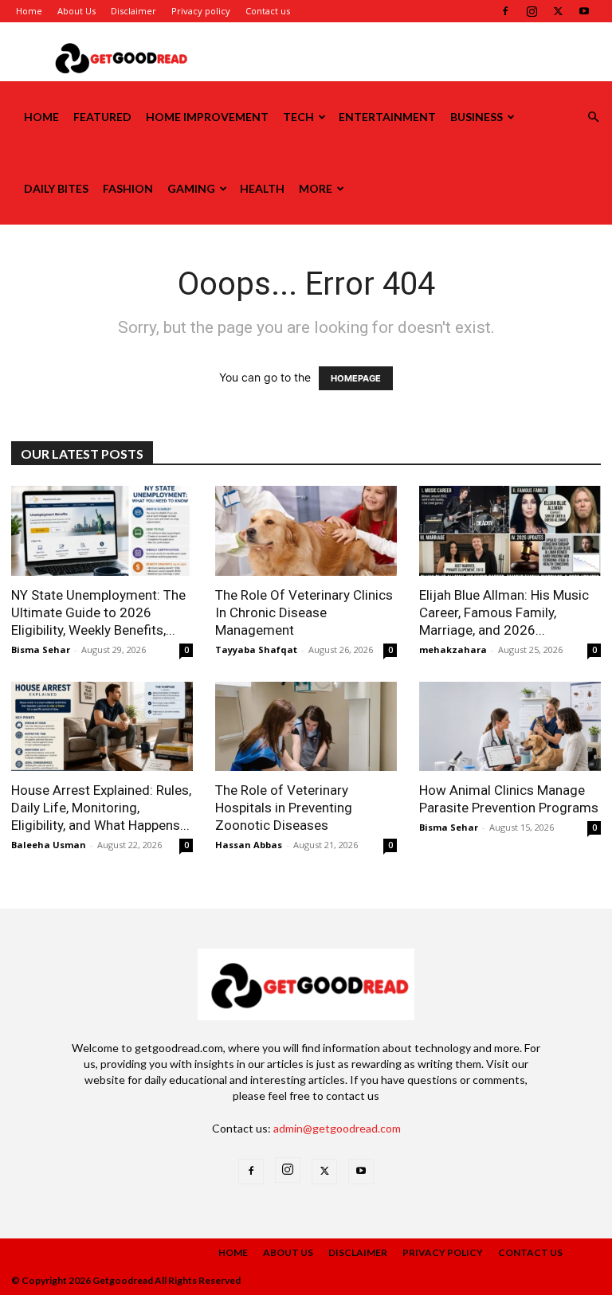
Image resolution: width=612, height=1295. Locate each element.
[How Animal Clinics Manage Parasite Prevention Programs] (510, 727)
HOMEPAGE (356, 378)
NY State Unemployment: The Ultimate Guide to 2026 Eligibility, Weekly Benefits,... (98, 612)
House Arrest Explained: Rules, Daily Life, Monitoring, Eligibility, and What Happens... (101, 807)
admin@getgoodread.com (337, 1128)
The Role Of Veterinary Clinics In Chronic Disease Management (304, 612)
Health (262, 188)
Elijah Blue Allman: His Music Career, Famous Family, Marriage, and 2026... (504, 612)
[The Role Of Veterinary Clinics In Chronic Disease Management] (306, 531)
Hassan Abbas (248, 845)
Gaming (191, 188)
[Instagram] (531, 11)
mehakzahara (453, 649)
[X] (558, 11)
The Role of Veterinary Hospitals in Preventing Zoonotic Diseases (283, 807)
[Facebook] (505, 11)
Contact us (267, 11)
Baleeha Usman (48, 845)
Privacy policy (200, 11)
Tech (298, 116)
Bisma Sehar (40, 649)
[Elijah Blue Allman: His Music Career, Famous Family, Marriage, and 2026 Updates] (510, 531)
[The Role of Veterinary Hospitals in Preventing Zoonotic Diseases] (306, 727)
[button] (593, 117)
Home (29, 11)
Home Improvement (207, 116)
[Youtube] (584, 11)
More (315, 188)
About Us (76, 11)
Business (476, 116)
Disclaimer (133, 11)
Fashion (128, 188)
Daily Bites (56, 188)
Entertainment (387, 116)
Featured (102, 116)
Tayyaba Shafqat (256, 649)
